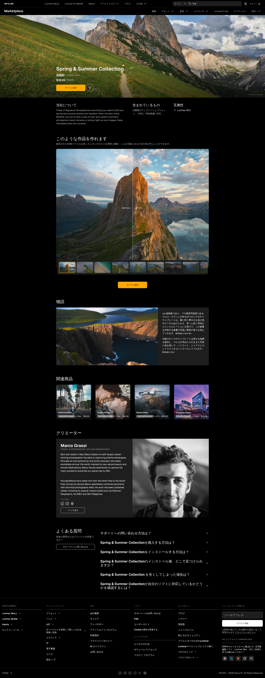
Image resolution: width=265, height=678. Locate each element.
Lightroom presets (66, 416)
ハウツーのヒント (188, 657)
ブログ (127, 3)
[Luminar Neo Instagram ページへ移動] (125, 673)
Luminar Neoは (52, 3)
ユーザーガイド (142, 624)
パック (51, 619)
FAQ (136, 618)
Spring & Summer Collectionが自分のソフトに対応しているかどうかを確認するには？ (154, 586)
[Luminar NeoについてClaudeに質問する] (238, 658)
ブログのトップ (187, 652)
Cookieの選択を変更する (146, 629)
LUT (50, 624)
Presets (69, 18)
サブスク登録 (242, 623)
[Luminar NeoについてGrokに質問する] (244, 658)
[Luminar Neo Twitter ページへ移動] (140, 673)
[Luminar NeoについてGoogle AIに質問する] (251, 658)
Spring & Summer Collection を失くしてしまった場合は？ (154, 574)
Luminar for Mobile (74, 3)
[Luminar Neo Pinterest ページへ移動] (145, 673)
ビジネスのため (142, 644)
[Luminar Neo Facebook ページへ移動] (120, 673)
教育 (184, 11)
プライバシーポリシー (101, 640)
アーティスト (240, 11)
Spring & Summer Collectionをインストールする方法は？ (154, 552)
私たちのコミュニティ (189, 635)
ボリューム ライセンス (145, 649)
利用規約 (94, 635)
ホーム (59, 18)
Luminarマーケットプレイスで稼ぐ (195, 646)
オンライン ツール (13, 630)
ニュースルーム (186, 629)
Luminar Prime (221, 11)
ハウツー (182, 618)
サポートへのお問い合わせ (147, 613)
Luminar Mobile (12, 619)
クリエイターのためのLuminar (193, 640)
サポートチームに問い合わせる (75, 547)
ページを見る (72, 510)
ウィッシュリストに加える (73, 398)
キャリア (94, 618)
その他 (141, 4)
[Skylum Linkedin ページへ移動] (130, 673)
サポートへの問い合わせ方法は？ (154, 533)
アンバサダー (96, 624)
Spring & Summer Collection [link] (90, 18)
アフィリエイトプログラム (103, 629)
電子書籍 (50, 648)
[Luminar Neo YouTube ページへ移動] (135, 673)
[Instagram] (67, 503)
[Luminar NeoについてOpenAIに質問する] (225, 658)
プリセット (53, 613)
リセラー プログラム (144, 655)
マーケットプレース (109, 3)
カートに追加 (71, 88)
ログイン (255, 3)
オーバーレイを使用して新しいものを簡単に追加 (66, 631)
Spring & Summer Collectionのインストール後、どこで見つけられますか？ (154, 563)
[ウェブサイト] (72, 503)
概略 (154, 11)
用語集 (181, 624)
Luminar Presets (183, 416)
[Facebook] (62, 503)
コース (49, 654)
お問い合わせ (96, 651)
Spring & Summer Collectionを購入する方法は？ (154, 542)
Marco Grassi (74, 75)
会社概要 (94, 613)
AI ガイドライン (98, 646)
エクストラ (201, 11)
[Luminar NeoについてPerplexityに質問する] (231, 658)
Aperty (91, 3)
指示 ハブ (256, 11)
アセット (168, 11)
